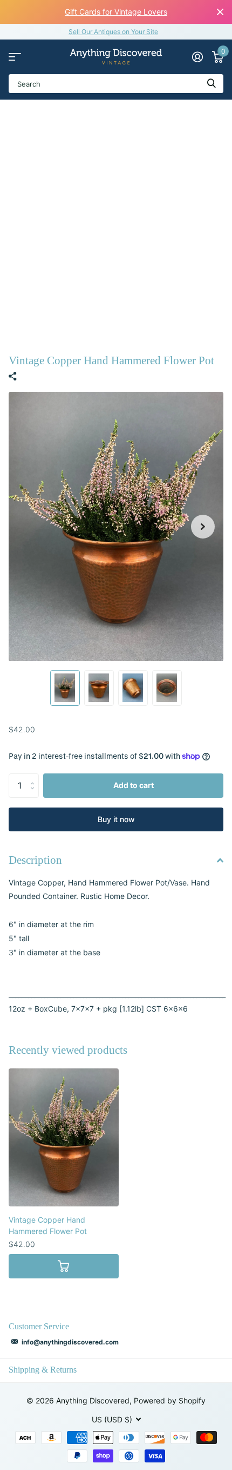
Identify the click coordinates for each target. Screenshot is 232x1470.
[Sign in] (197, 57)
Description (35, 860)
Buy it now (116, 819)
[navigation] (65, 688)
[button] (203, 526)
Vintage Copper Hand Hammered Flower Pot (48, 1225)
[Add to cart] (64, 1266)
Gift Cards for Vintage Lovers (116, 11)
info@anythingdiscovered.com (70, 1342)
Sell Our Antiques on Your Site (113, 32)
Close (220, 12)
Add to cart (133, 785)
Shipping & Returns (43, 1369)
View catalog (15, 57)
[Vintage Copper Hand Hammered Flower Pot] (64, 1137)
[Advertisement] (116, 221)
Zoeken (211, 83)
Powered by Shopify (170, 1400)
